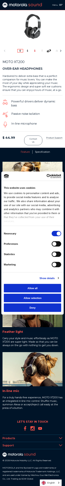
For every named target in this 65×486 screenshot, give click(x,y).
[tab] (17, 152)
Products (8, 438)
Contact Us (33, 140)
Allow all (33, 288)
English (51, 482)
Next (61, 51)
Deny (33, 307)
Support (8, 445)
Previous (4, 51)
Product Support (54, 137)
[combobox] (51, 482)
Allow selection (33, 297)
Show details (47, 278)
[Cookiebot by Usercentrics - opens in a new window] (46, 176)
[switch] (56, 244)
